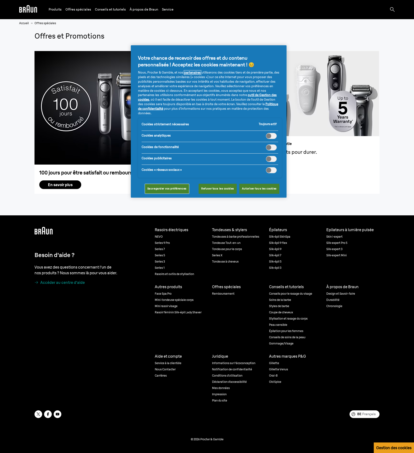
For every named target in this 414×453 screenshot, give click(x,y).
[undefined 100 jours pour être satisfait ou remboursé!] (119, 108)
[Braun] (28, 9)
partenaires (192, 72)
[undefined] (28, 9)
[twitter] (38, 414)
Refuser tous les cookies (217, 188)
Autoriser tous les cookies (259, 188)
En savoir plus (60, 184)
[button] (55, 9)
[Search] (392, 9)
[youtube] (57, 414)
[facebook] (48, 414)
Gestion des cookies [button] (394, 447)
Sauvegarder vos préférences (167, 188)
